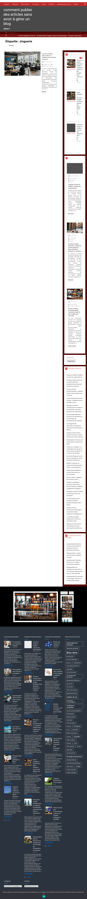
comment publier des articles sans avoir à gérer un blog (17, 17)
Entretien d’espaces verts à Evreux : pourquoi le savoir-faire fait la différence (75, 458)
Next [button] (71, 593)
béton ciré (69, 662)
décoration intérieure (73, 680)
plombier (77, 736)
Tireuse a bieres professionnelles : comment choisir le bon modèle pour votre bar (80, 61)
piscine (68, 729)
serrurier (79, 746)
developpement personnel (71, 676)
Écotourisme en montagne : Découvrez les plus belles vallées (75, 578)
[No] (85, 894)
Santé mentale (70, 746)
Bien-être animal (70, 656)
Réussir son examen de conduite (56, 643)
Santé (44, 4)
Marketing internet (64, 4)
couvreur (69, 669)
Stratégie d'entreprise (74, 756)
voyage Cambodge (71, 772)
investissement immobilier (74, 710)
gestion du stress (72, 693)
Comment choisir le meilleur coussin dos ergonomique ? (33, 35)
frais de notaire (70, 686)
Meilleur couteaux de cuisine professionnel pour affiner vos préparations (74, 465)
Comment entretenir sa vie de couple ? (57, 780)
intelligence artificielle (71, 706)
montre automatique (71, 723)
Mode (76, 4)
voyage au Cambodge (71, 769)
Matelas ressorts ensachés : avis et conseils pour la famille (57, 707)
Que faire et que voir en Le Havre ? (16, 728)
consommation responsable (73, 665)
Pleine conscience (72, 733)
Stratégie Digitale (71, 760)
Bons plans (25, 4)
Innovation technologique (71, 701)
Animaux (70, 280)
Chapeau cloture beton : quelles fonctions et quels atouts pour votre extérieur (75, 435)
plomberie (69, 736)
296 (8, 820)
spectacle (69, 749)
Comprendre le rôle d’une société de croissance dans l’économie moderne (57, 744)
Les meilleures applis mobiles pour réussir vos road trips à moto (74, 519)
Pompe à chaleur (71, 740)
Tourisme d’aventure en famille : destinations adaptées (74, 562)
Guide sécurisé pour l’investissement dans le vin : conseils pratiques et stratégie (57, 813)
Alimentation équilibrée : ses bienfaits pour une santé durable (74, 472)
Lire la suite (8, 666)
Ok (44, 896)
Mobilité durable (71, 717)
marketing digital (70, 713)
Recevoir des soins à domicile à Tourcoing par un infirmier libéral (58, 673)
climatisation (77, 662)
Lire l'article (28, 672)
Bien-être (72, 652)
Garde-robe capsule (72, 690)
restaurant (69, 743)
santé (75, 743)
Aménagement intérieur (72, 644)
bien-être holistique (72, 659)
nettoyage (69, 726)
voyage (78, 766)
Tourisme (35, 4)
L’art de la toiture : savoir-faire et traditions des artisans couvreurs (49, 56)
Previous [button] (64, 593)
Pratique (15, 4)
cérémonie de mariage (71, 672)
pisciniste (75, 729)
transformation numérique (73, 763)
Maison (6, 4)
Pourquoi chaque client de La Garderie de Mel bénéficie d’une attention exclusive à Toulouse (74, 247)
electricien (69, 683)
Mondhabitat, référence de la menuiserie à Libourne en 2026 (75, 442)
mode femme (69, 720)
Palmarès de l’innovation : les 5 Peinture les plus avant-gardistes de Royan (74, 526)
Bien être (71, 213)
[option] (33, 36)
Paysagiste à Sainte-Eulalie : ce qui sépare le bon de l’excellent (75, 493)
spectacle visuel (71, 753)
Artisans (51, 4)
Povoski (74, 235)
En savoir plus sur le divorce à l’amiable (16, 643)
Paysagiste (77, 726)
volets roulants (70, 766)
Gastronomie (72, 346)
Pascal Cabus (49, 62)
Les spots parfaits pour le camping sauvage (74, 555)
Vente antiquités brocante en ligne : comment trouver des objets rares (80, 93)
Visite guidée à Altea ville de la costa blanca (17, 671)
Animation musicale (72, 648)
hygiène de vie (72, 697)
